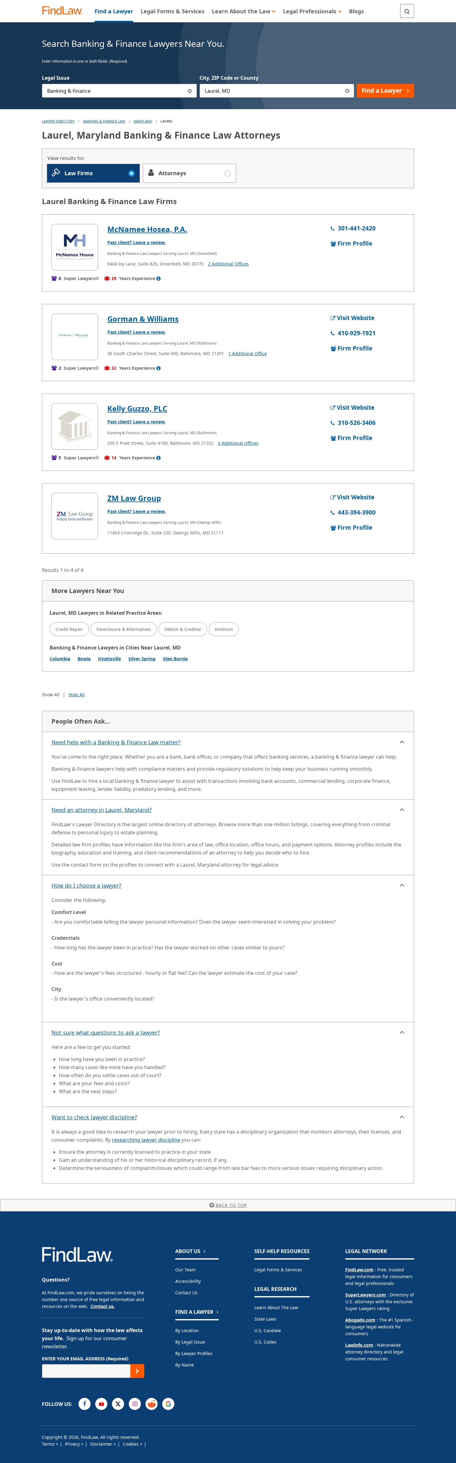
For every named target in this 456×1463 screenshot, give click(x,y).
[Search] (407, 11)
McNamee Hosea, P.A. (147, 229)
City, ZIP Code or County (228, 77)
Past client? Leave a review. (136, 242)
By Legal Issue (190, 1342)
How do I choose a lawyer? (86, 885)
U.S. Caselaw (267, 1330)
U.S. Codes (265, 1342)
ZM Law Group (134, 498)
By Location (187, 1330)
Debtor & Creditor (182, 629)
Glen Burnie (175, 659)
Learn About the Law (276, 1307)
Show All (51, 695)
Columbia (60, 659)
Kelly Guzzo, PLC (137, 408)
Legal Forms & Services (278, 1270)
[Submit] (137, 1371)
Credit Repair (69, 629)
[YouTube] (101, 1404)
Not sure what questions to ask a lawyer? (105, 1032)
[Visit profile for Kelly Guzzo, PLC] (75, 426)
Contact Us (186, 1293)
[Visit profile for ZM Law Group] (75, 516)
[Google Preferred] (168, 1404)
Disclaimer (102, 1444)
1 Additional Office (247, 353)
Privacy (73, 1444)
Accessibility (188, 1281)
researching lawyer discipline (146, 1139)
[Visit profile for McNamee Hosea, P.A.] (75, 247)
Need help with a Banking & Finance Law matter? (116, 742)
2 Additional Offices (228, 264)
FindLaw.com (359, 1270)
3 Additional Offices (238, 443)
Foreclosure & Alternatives (123, 629)
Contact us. (103, 1306)
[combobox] (119, 91)
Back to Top (231, 1205)
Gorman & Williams (143, 319)
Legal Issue (55, 77)
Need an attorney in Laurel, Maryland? (101, 810)
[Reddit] (151, 1404)
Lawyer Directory (58, 121)
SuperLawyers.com (365, 1295)
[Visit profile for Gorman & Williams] (75, 337)
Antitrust (224, 629)
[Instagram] (135, 1404)
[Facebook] (84, 1404)
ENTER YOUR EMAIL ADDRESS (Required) (85, 1359)
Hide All (77, 695)
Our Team (185, 1270)
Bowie (84, 659)
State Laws (265, 1319)
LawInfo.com (359, 1345)
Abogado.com (360, 1320)
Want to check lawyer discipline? (94, 1117)
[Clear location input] (347, 91)
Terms (49, 1444)
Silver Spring (141, 659)
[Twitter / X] (118, 1404)
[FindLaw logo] (65, 11)
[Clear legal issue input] (190, 91)
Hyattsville (109, 659)
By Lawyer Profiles (193, 1353)
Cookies (131, 1444)
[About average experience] (158, 278)
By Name (184, 1365)
